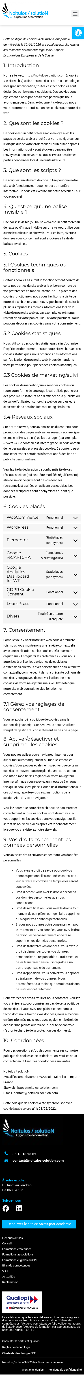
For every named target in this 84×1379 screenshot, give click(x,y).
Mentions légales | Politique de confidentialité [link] (52, 1369)
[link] (78, 33)
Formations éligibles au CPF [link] (19, 1260)
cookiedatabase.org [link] (17, 1108)
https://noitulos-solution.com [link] (45, 75)
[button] (75, 13)
